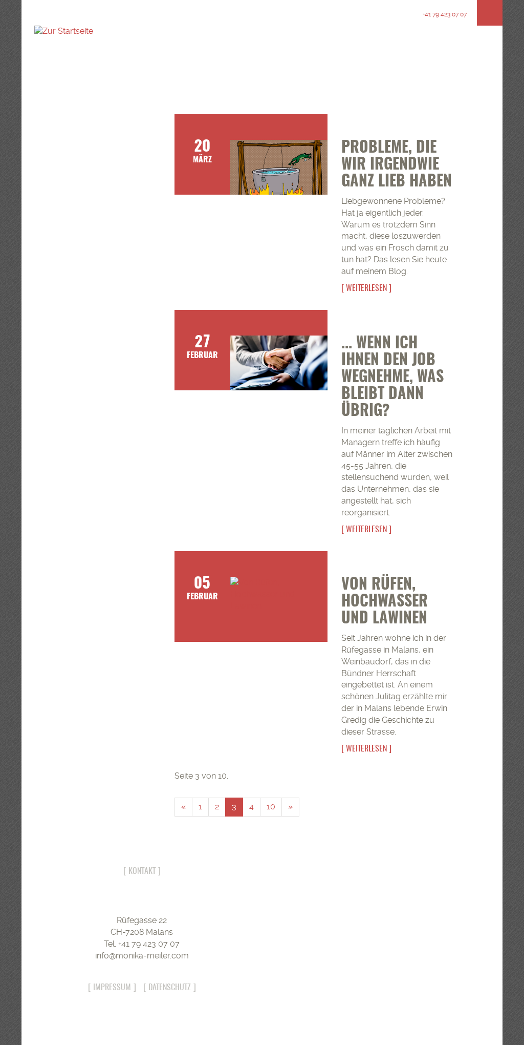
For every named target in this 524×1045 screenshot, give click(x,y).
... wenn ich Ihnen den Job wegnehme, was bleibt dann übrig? (392, 377)
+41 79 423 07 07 (444, 14)
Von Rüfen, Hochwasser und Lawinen (384, 601)
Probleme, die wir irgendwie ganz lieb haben (396, 165)
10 (271, 806)
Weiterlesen (366, 288)
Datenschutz (169, 988)
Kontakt (142, 871)
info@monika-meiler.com (142, 955)
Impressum (112, 988)
